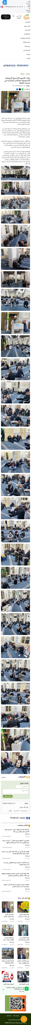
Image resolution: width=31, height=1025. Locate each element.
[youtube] (2, 7)
